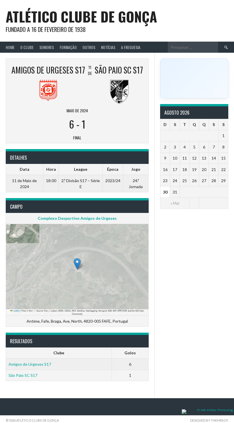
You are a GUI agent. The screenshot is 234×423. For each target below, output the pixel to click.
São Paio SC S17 (23, 375)
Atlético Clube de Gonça (81, 16)
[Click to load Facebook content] (194, 78)
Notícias (108, 47)
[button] (77, 264)
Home (10, 47)
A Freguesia (130, 47)
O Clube (27, 47)
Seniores (46, 47)
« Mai (174, 203)
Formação (68, 47)
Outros (88, 47)
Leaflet (16, 310)
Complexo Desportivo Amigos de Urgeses (77, 218)
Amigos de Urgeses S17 (30, 364)
